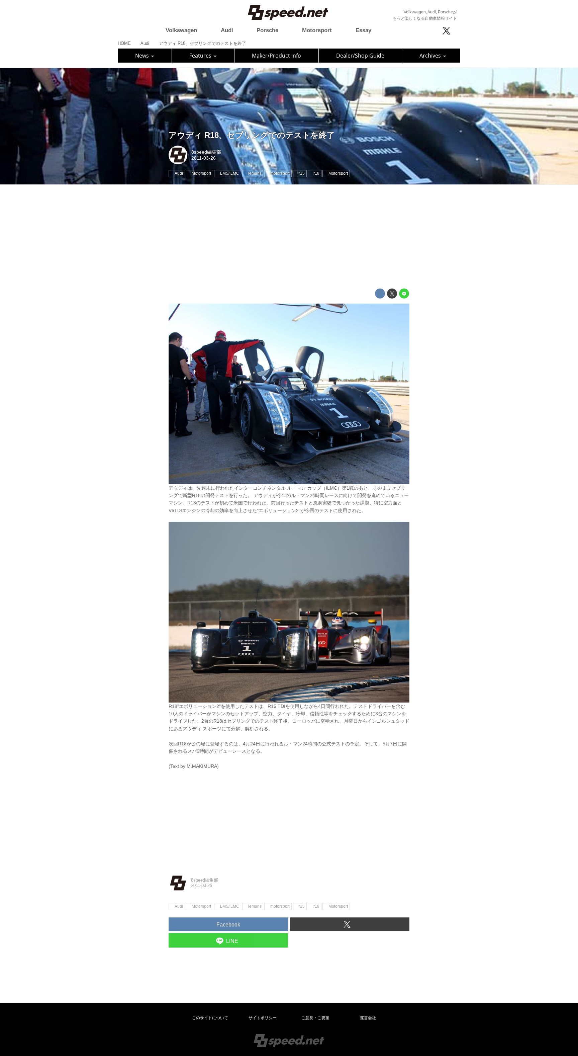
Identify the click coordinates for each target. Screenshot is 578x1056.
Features (201, 55)
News (142, 55)
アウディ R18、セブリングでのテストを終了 (252, 135)
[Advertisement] (289, 236)
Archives (430, 55)
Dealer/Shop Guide (360, 55)
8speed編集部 (206, 152)
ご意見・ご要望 (315, 1018)
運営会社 (368, 1018)
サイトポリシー (263, 1018)
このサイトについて (210, 1018)
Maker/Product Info (276, 55)
